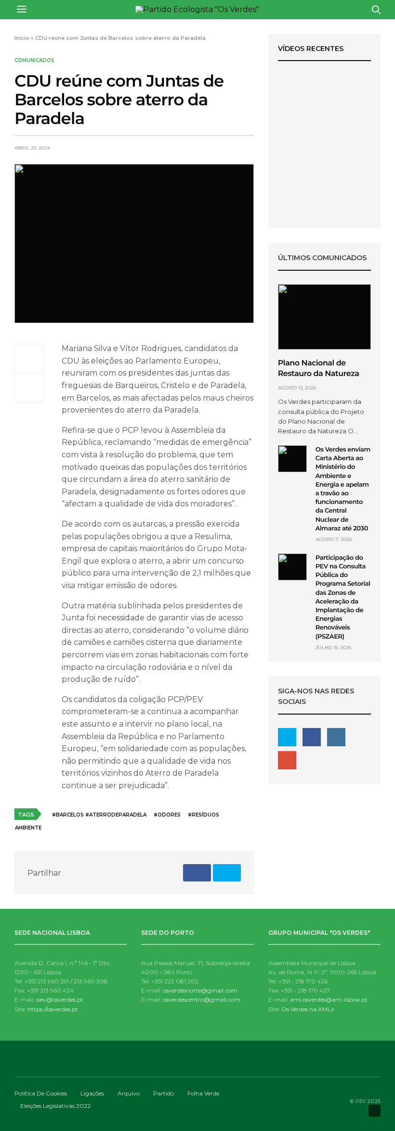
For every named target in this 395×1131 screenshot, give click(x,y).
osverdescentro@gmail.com (201, 999)
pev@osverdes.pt (59, 999)
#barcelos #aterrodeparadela (99, 815)
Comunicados (34, 60)
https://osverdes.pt (52, 1009)
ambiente (28, 828)
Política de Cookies (40, 1093)
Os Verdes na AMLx (307, 1009)
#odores (167, 815)
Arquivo (129, 1093)
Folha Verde (203, 1093)
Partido (163, 1093)
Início (21, 38)
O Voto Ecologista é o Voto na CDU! (324, 171)
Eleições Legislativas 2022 (55, 1105)
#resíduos (203, 815)
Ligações (92, 1093)
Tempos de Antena (324, 154)
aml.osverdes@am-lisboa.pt (329, 999)
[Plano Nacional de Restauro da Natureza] (324, 317)
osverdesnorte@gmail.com (200, 990)
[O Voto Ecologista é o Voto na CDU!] (324, 107)
